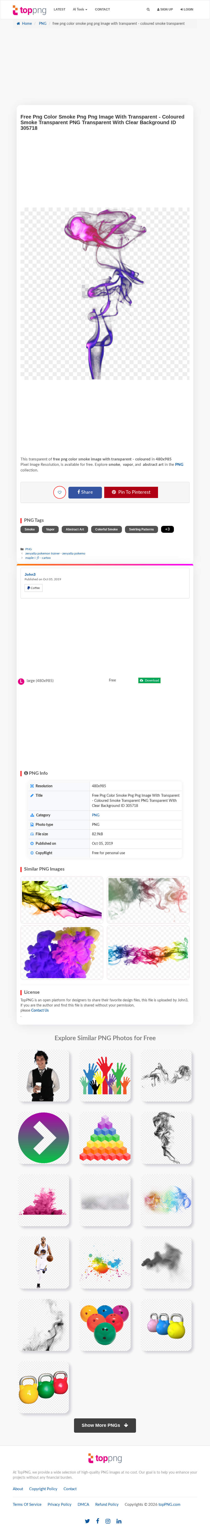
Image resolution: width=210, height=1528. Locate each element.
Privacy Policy (59, 1505)
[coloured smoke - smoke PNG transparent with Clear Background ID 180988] (62, 900)
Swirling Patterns (141, 529)
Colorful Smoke (106, 529)
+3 (167, 529)
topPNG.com (169, 1505)
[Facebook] (97, 1521)
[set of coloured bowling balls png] (105, 1325)
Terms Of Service (27, 1505)
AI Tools (79, 9)
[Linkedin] (119, 1521)
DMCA (83, 1505)
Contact (102, 9)
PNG (42, 24)
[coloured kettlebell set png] (166, 1325)
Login (188, 9)
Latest (59, 9)
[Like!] (59, 492)
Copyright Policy (43, 1489)
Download (151, 680)
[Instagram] (108, 1521)
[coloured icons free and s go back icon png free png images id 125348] (43, 1138)
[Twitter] (87, 1521)
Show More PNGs (101, 1425)
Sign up (166, 9)
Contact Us (40, 1010)
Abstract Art (75, 529)
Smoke (30, 529)
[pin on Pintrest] (62, 1056)
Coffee (35, 587)
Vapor (50, 529)
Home (26, 24)
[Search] (148, 9)
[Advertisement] (105, 69)
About (18, 1489)
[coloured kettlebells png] (43, 1387)
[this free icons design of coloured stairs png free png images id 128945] (105, 1138)
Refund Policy (107, 1505)
